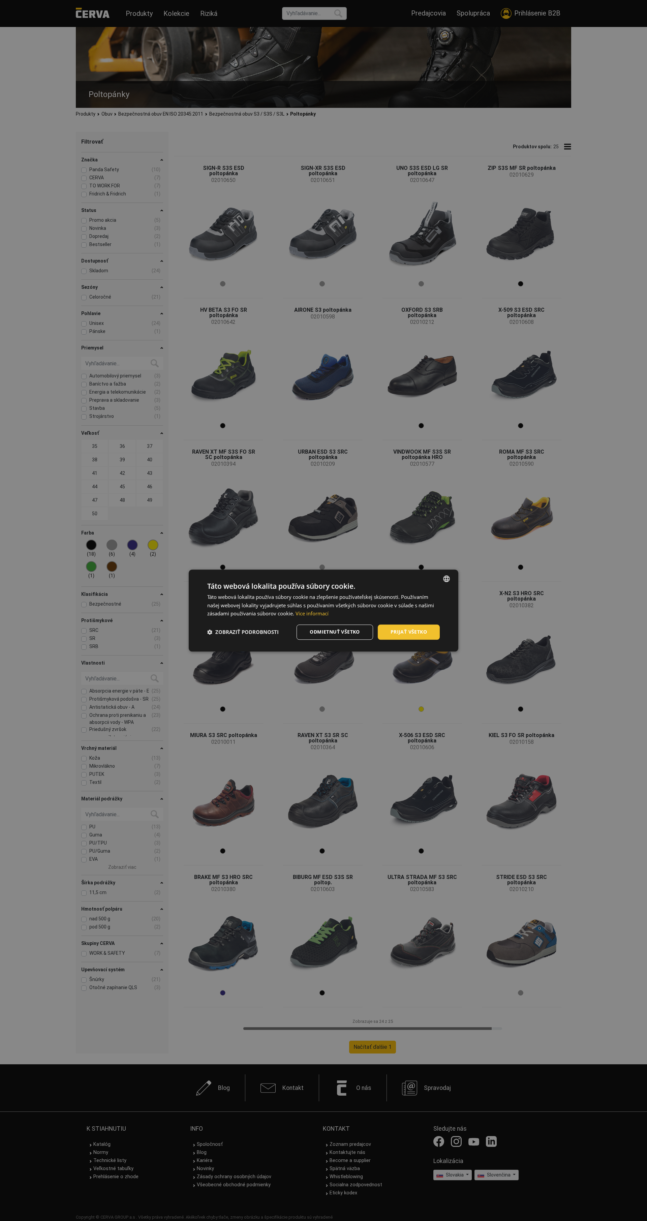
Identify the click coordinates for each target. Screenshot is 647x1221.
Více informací (312, 613)
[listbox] (446, 578)
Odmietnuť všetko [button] (335, 632)
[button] (243, 632)
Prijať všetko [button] (409, 632)
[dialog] (323, 610)
